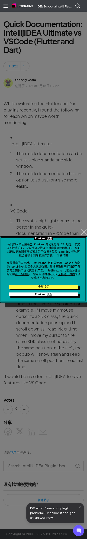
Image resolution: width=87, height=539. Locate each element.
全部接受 (43, 287)
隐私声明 (63, 267)
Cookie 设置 (43, 294)
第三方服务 (22, 274)
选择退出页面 (66, 274)
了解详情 (62, 255)
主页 (22, 5)
